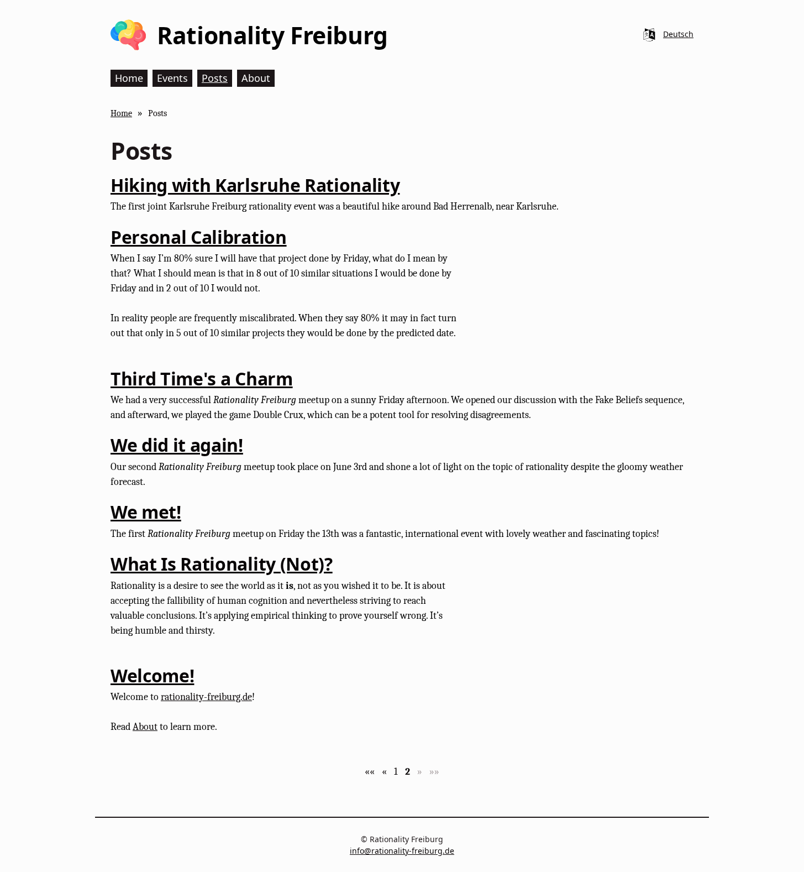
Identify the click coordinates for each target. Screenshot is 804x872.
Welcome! (152, 675)
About (145, 727)
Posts (157, 113)
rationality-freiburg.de (206, 697)
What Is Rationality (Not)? (222, 564)
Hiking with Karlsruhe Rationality (255, 185)
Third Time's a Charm (202, 378)
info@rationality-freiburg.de (402, 850)
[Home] (128, 35)
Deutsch (678, 34)
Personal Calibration (199, 237)
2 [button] (407, 771)
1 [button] (396, 771)
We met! (146, 512)
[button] (370, 771)
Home (121, 113)
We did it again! (177, 445)
